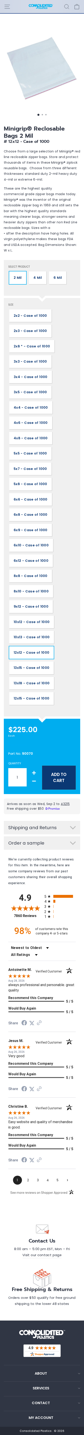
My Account (41, 1417)
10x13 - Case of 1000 (32, 637)
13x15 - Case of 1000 (31, 668)
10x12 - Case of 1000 (32, 622)
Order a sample (26, 843)
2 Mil (18, 277)
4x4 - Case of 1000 (31, 407)
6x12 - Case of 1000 (31, 560)
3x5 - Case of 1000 (30, 392)
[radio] (60, 896)
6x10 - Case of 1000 (31, 545)
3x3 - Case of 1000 (30, 361)
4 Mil (37, 277)
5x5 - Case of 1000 (30, 453)
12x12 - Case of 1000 (31, 652)
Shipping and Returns (32, 827)
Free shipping (18, 744)
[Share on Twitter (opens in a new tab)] (31, 1023)
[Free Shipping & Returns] (42, 1278)
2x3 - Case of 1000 (30, 331)
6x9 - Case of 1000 (30, 530)
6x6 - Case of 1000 (30, 499)
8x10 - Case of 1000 (31, 591)
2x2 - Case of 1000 (30, 315)
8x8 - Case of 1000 (30, 576)
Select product (19, 266)
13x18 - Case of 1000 (32, 683)
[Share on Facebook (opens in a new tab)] (24, 1023)
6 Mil (58, 277)
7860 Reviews (28, 916)
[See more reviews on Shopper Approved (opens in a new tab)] (39, 1023)
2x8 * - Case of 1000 (32, 346)
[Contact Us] (42, 1229)
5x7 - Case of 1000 (30, 469)
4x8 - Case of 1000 (31, 438)
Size (10, 304)
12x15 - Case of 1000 (31, 698)
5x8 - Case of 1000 (30, 484)
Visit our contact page (42, 1255)
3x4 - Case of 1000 (30, 377)
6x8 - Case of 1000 (30, 514)
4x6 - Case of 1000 (31, 423)
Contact (41, 1402)
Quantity (14, 763)
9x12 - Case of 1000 (31, 606)
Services (41, 1388)
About (41, 1373)
